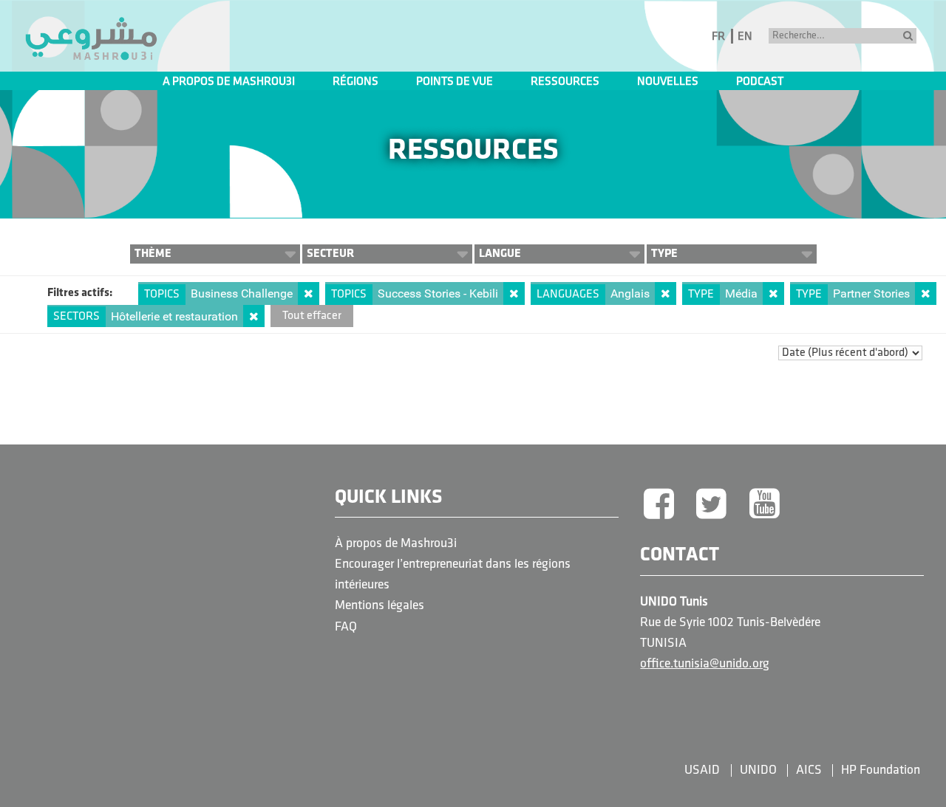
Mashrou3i (91, 39)
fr (718, 37)
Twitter (711, 505)
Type (664, 253)
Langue (500, 253)
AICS (809, 770)
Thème (153, 253)
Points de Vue (454, 82)
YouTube (764, 505)
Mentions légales (379, 606)
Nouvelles (667, 82)
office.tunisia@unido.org (704, 664)
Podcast (759, 82)
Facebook (658, 505)
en (745, 37)
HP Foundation (880, 770)
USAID (702, 770)
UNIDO (758, 770)
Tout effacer (311, 316)
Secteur (330, 253)
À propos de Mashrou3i (396, 544)
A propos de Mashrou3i (229, 82)
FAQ (346, 627)
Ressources (565, 82)
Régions (355, 82)
